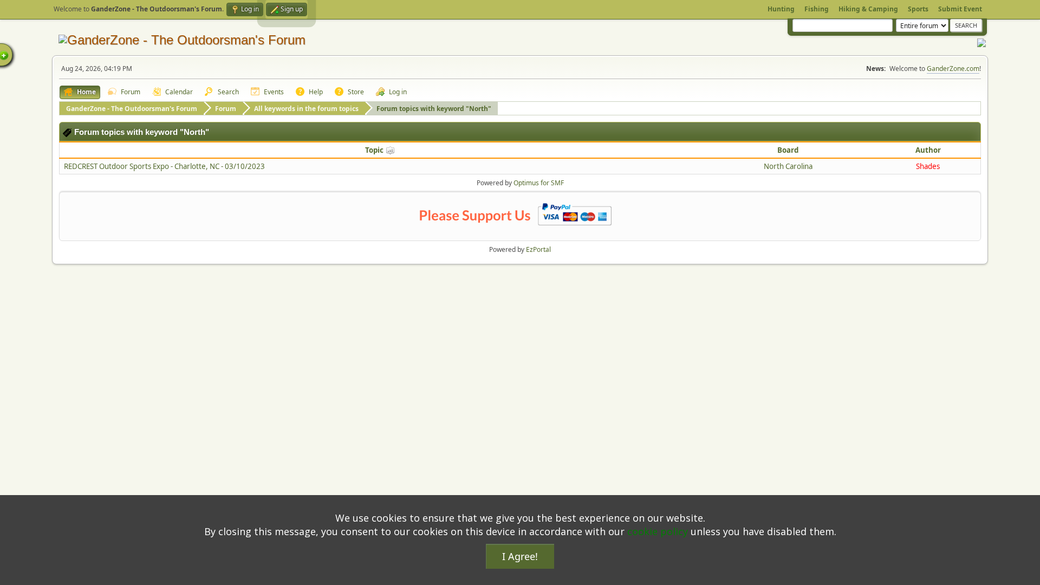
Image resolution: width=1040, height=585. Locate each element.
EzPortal (538, 249)
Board (787, 150)
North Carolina (788, 166)
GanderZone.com (953, 68)
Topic (375, 150)
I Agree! (520, 556)
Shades (928, 166)
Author (928, 150)
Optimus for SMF (539, 182)
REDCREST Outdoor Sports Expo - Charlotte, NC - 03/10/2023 (164, 166)
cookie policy (657, 531)
